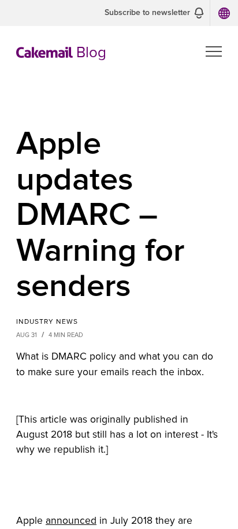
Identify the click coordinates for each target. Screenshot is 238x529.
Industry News (47, 322)
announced (71, 521)
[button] (154, 13)
